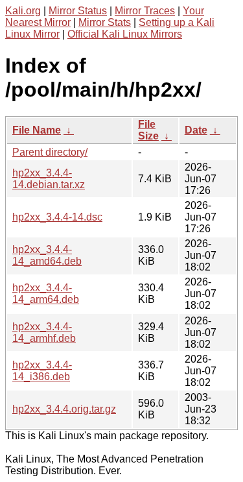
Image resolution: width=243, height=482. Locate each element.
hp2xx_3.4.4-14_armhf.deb (44, 332)
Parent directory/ (49, 152)
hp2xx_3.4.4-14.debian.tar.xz (48, 178)
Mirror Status (78, 10)
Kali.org (23, 10)
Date (196, 130)
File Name (36, 130)
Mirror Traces (145, 10)
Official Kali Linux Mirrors (124, 34)
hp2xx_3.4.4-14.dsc (57, 217)
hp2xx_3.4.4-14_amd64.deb (47, 255)
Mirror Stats (104, 22)
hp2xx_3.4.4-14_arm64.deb (45, 293)
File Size (148, 130)
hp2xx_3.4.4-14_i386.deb (42, 370)
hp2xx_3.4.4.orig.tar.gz (64, 409)
